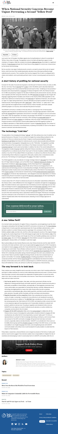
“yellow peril (28, 102)
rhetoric (16, 247)
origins (30, 157)
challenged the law (36, 62)
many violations (18, 119)
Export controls (9, 171)
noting (40, 194)
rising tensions (12, 64)
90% (51, 234)
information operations (41, 186)
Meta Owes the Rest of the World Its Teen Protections (18, 385)
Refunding (24, 238)
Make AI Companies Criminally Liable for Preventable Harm (21, 393)
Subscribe (47, 211)
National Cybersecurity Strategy (43, 162)
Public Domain (49, 51)
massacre (23, 90)
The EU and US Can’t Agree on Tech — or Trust (16, 401)
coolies (26, 87)
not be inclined (36, 311)
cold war (28, 135)
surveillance (5, 117)
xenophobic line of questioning (42, 251)
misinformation (47, 247)
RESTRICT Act (31, 299)
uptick (37, 245)
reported (18, 87)
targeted (10, 113)
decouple (43, 160)
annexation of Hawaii (38, 94)
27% (13, 232)
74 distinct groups (27, 323)
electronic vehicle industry (35, 175)
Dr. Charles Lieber (6, 238)
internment (31, 98)
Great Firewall (25, 258)
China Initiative (52, 226)
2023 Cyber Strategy (21, 164)
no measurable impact (43, 117)
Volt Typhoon (41, 188)
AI (23, 175)
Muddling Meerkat (25, 257)
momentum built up (7, 147)
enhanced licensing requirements (46, 171)
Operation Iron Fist (41, 123)
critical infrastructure (23, 186)
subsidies (6, 173)
